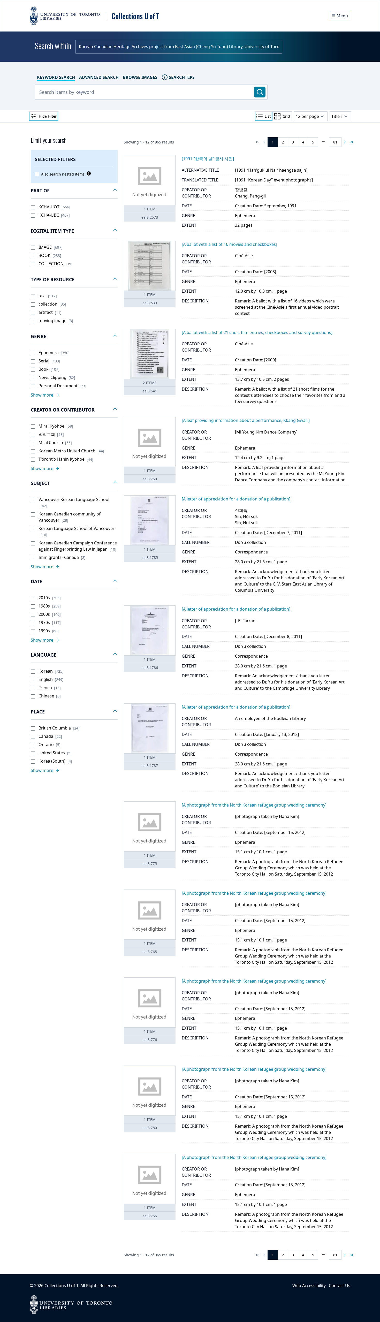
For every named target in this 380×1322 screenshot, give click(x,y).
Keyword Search (56, 77)
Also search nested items (63, 174)
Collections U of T (61, 1285)
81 (335, 142)
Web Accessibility (309, 1285)
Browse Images (140, 77)
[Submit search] (259, 92)
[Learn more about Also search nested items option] (88, 173)
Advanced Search (99, 77)
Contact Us (339, 1285)
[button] (74, 191)
